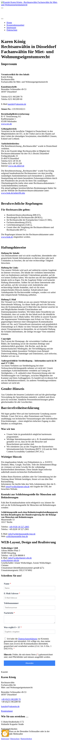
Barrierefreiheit (26, 739)
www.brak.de (7, 237)
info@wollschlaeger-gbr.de (20, 558)
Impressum (11, 27)
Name (7, 584)
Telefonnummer (11, 603)
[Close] (2, 18)
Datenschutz (12, 30)
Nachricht (9, 613)
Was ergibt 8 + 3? (13, 627)
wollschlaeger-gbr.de (10, 560)
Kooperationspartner (15, 25)
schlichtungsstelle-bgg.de (17, 536)
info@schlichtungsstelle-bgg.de (21, 534)
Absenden (29, 663)
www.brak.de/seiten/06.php (13, 193)
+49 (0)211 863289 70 (11, 699)
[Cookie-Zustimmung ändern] (5, 733)
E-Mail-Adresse (12, 593)
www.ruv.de (6, 124)
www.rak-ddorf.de (16, 166)
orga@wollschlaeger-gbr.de (18, 486)
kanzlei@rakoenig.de (17, 104)
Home (9, 22)
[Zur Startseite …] (29, 5)
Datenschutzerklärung (27, 639)
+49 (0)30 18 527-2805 (19, 527)
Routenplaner (7, 711)
